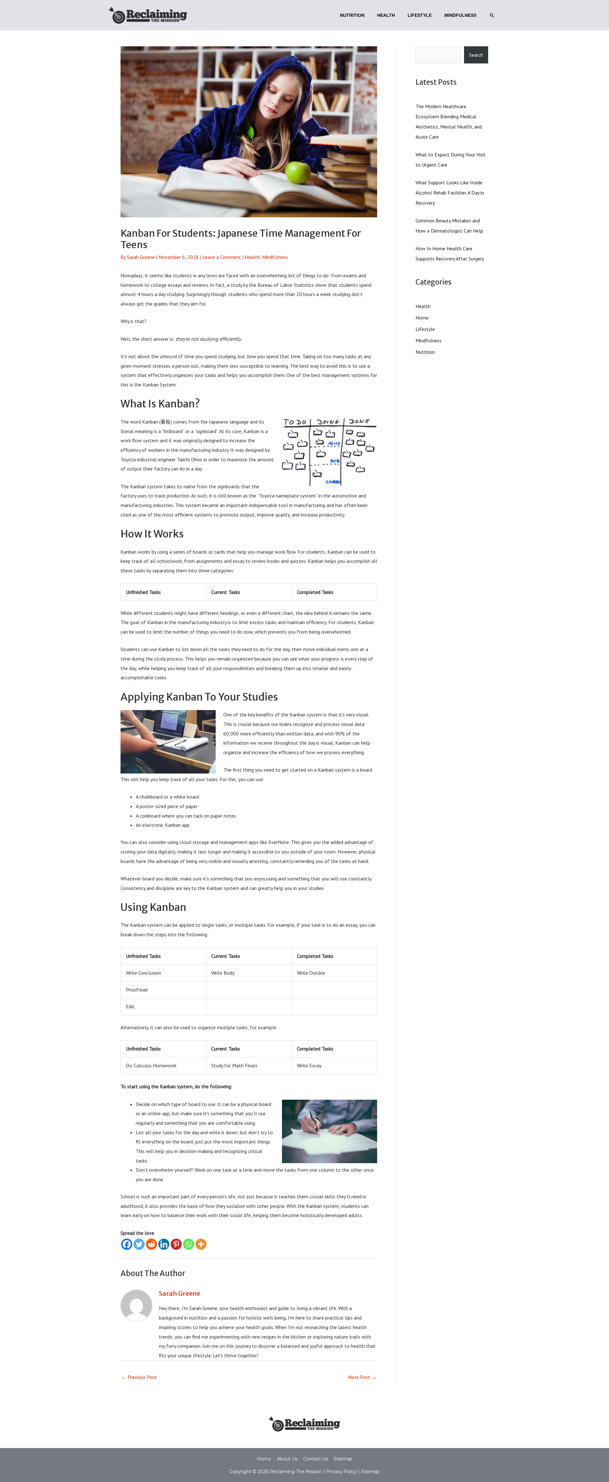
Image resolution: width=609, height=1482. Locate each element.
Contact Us (315, 1459)
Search (476, 55)
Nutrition (425, 352)
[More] (200, 1244)
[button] (492, 15)
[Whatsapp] (188, 1244)
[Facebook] (126, 1244)
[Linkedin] (163, 1244)
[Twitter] (139, 1244)
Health (252, 257)
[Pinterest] (176, 1244)
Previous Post (139, 1377)
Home (422, 317)
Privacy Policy (341, 1471)
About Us (287, 1459)
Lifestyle (425, 329)
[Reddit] (151, 1244)
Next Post (362, 1377)
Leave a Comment (221, 257)
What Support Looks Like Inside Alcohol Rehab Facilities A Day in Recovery (450, 192)
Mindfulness (275, 257)
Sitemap (343, 1459)
